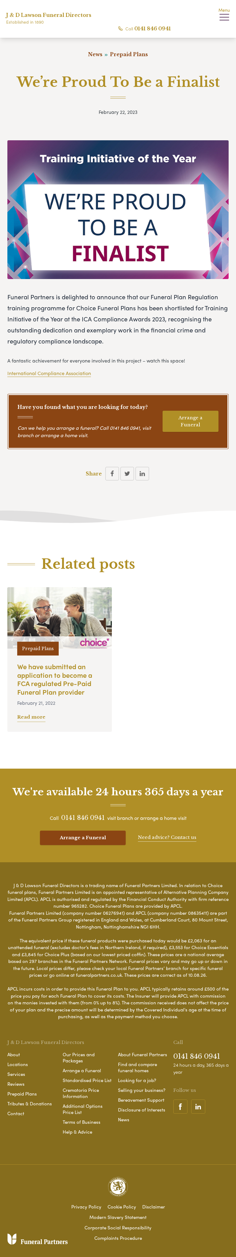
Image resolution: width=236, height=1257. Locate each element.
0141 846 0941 (152, 28)
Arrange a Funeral (191, 421)
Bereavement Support (141, 1099)
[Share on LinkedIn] (142, 473)
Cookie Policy (122, 1206)
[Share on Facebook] (112, 473)
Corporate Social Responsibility (118, 1227)
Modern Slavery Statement (118, 1217)
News (123, 1119)
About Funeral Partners (142, 1054)
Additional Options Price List (83, 1109)
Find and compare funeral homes (137, 1067)
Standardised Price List (87, 1080)
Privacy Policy (86, 1206)
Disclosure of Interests (141, 1109)
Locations (17, 1064)
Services (16, 1074)
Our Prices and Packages (79, 1057)
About (13, 1054)
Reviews (16, 1083)
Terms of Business (81, 1122)
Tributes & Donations (29, 1103)
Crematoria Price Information (81, 1093)
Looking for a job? (137, 1080)
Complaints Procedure (118, 1238)
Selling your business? (141, 1090)
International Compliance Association (49, 373)
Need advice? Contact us (167, 837)
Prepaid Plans (22, 1093)
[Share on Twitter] (127, 473)
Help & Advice (77, 1131)
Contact (15, 1113)
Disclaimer (153, 1206)
